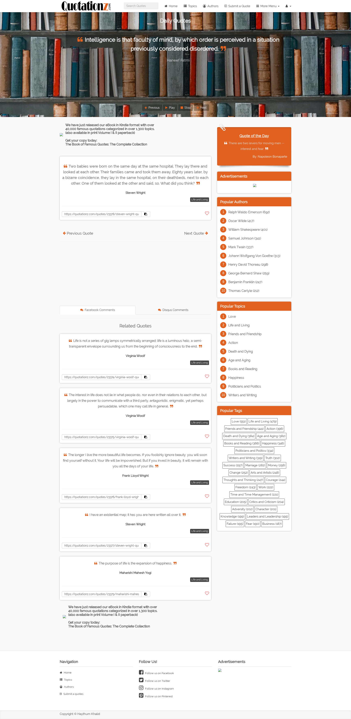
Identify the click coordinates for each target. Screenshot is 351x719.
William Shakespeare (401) (248, 230)
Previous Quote (80, 233)
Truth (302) (272, 458)
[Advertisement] (135, 274)
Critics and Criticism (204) (266, 502)
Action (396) (274, 429)
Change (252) (239, 472)
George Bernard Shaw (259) (248, 273)
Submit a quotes (73, 693)
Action (233, 343)
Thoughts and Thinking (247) (243, 480)
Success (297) (233, 465)
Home (173, 6)
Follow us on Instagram (159, 688)
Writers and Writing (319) (245, 458)
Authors (212, 6)
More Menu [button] (268, 6)
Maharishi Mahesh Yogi (135, 573)
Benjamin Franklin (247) (245, 282)
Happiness (236, 378)
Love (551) (239, 421)
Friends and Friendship (245, 334)
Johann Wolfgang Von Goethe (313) (254, 256)
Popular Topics (232, 306)
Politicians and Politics (244, 386)
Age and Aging (239, 360)
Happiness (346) (273, 443)
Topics (192, 6)
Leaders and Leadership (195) (267, 516)
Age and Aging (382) (271, 436)
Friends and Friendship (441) (244, 429)
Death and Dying (240, 351)
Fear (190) (252, 524)
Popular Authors (234, 202)
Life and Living (199, 199)
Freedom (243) (245, 487)
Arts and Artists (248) (265, 472)
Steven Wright (135, 193)
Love (232, 316)
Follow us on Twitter (157, 680)
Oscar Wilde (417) (241, 221)
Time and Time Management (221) (254, 494)
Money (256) (276, 465)
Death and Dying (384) (238, 436)
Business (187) (272, 524)
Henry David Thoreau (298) (248, 264)
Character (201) (266, 509)
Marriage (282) (255, 465)
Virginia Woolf (135, 356)
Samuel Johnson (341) (244, 238)
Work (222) (265, 487)
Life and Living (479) (263, 421)
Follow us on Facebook (159, 673)
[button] (288, 6)
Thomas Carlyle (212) (243, 291)
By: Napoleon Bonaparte (270, 156)
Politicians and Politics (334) (254, 451)
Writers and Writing (242, 395)
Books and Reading (242, 369)
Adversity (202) (242, 509)
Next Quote (194, 233)
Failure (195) (235, 524)
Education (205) (235, 502)
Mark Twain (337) (240, 247)
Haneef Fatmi (175, 60)
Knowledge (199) (232, 516)
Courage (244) (275, 480)
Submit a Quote (239, 6)
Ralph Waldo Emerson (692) (249, 212)
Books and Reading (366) (241, 443)
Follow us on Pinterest (158, 696)
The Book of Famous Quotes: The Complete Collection (106, 144)
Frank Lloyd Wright (135, 476)
